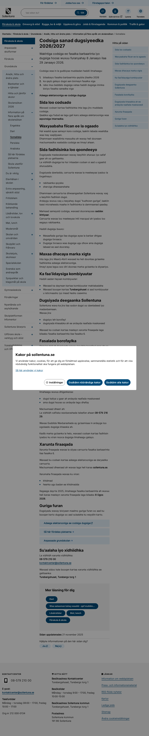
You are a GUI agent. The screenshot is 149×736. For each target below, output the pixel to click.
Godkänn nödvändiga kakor (85, 382)
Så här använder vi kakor (29, 370)
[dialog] (74, 368)
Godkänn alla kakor (117, 382)
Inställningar (55, 382)
